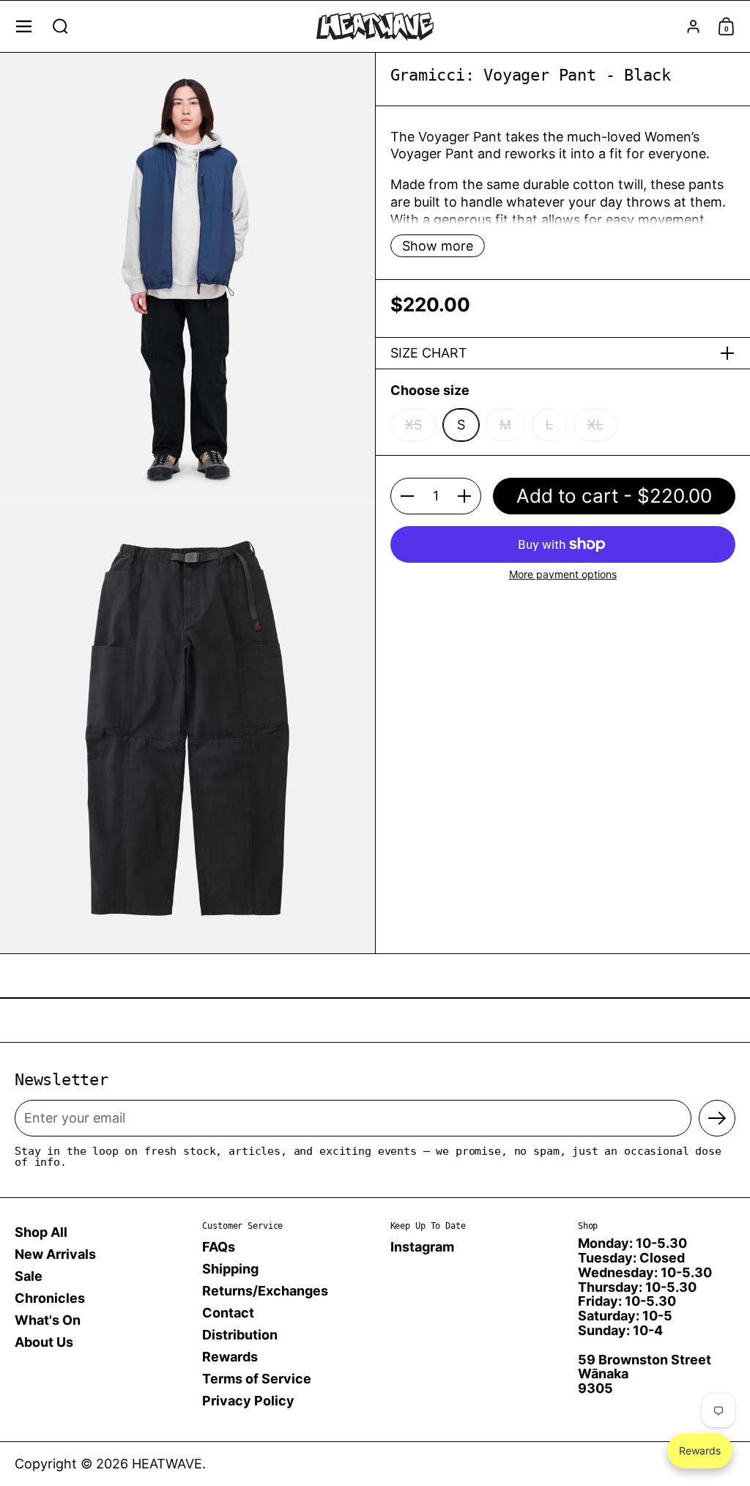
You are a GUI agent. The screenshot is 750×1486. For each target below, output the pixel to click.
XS (413, 424)
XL (595, 424)
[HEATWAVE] (375, 26)
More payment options (563, 574)
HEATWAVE (167, 1463)
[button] (60, 26)
